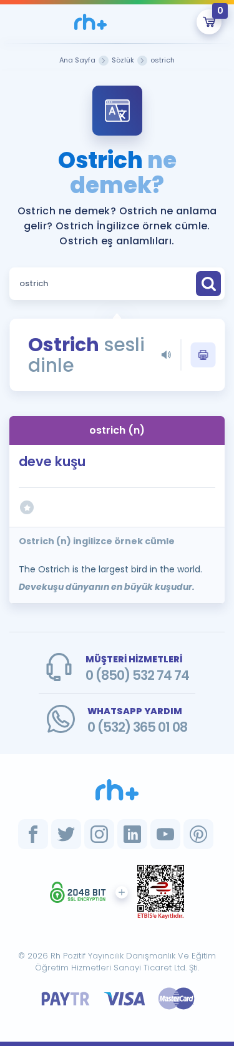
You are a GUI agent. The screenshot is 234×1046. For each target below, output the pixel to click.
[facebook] (33, 834)
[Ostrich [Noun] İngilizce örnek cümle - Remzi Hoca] (90, 21)
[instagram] (99, 834)
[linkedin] (132, 834)
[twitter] (66, 834)
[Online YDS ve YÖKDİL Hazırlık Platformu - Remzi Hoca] (117, 789)
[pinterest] (198, 834)
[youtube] (165, 834)
